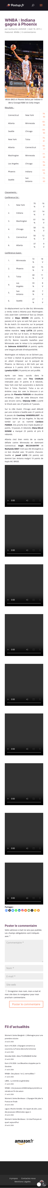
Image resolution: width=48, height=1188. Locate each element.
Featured (9, 32)
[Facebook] (6, 910)
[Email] (28, 910)
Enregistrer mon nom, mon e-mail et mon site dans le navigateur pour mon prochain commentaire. (23, 994)
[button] (42, 1184)
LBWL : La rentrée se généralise (17, 1081)
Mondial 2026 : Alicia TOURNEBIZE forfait (21, 1056)
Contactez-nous (28, 1178)
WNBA (16, 32)
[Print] (25, 910)
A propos (13, 1178)
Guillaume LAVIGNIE (17, 29)
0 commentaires (29, 32)
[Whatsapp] (16, 910)
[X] (9, 910)
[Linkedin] (19, 910)
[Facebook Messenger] (12, 910)
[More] (38, 910)
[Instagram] (22, 910)
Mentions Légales (23, 1181)
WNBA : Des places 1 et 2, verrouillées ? (20, 1073)
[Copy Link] (35, 910)
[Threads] (32, 910)
